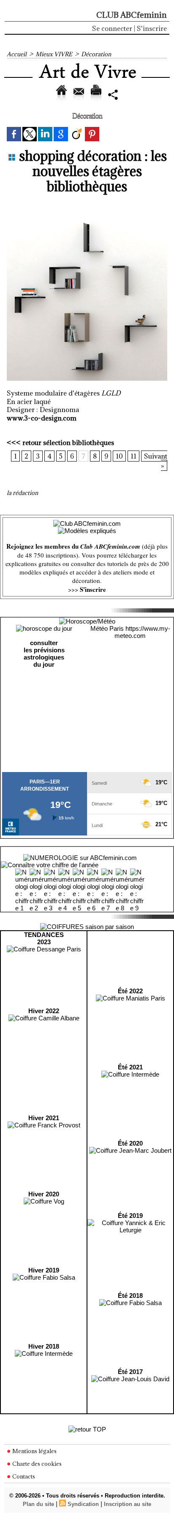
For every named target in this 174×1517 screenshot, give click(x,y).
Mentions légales (34, 1451)
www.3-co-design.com (41, 418)
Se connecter (112, 28)
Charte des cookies (36, 1464)
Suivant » (155, 461)
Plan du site (38, 1504)
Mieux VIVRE (53, 54)
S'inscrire (152, 28)
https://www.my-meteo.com (142, 632)
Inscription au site (127, 1504)
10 (119, 456)
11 (133, 456)
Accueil (17, 54)
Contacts (23, 1476)
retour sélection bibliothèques (68, 442)
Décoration (96, 54)
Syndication (83, 1504)
